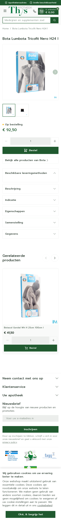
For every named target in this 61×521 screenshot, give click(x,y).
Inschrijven (30, 429)
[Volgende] (55, 72)
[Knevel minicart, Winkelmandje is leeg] (41, 11)
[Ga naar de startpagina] (20, 11)
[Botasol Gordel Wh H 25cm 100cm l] (30, 297)
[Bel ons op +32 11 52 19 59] (34, 11)
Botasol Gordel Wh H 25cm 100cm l (24, 327)
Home (6, 28)
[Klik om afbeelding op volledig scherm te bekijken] (30, 72)
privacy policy (10, 442)
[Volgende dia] (54, 258)
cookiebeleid (44, 505)
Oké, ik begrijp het (30, 514)
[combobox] (27, 20)
